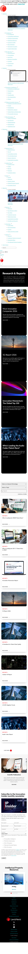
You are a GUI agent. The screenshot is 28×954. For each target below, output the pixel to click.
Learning (7, 234)
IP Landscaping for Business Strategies (16, 28)
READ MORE (5, 320)
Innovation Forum (12, 185)
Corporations (11, 55)
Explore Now (21, 4)
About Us (5, 188)
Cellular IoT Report (7, 674)
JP (2, 254)
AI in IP (9, 151)
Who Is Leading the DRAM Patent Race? (12, 518)
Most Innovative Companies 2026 (15, 143)
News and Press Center (13, 231)
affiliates (17, 849)
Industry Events (11, 181)
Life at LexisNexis (12, 227)
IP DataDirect (11, 107)
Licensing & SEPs (11, 42)
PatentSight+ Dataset (12, 109)
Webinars (10, 179)
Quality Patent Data (12, 48)
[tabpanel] (14, 882)
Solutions (5, 13)
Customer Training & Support (14, 238)
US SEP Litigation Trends (8, 705)
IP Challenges (8, 32)
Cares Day (10, 202)
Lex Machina (11, 120)
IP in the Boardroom (12, 155)
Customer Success (12, 214)
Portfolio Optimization (13, 38)
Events (6, 175)
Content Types (8, 163)
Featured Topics (8, 148)
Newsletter (14, 912)
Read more (10, 29)
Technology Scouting (12, 46)
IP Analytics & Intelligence (11, 87)
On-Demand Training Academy (15, 242)
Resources (5, 129)
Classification (11, 95)
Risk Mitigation (11, 44)
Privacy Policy (13, 855)
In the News (8, 224)
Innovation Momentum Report (10, 580)
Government (10, 63)
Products (5, 68)
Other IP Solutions (9, 116)
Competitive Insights (12, 153)
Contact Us (14, 901)
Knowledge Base (11, 240)
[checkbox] (13, 843)
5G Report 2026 (6, 611)
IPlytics (9, 99)
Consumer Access (14, 933)
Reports (9, 168)
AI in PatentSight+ (12, 97)
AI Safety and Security (13, 220)
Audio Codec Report (7, 734)
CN (0, 254)
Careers (9, 229)
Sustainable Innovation (13, 160)
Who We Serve (8, 51)
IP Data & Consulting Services (12, 102)
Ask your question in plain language (16, 83)
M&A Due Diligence (12, 40)
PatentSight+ (11, 90)
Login (1, 250)
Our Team (10, 212)
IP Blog (9, 166)
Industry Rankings (12, 158)
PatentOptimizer (11, 122)
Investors (10, 61)
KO (3, 254)
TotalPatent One (11, 126)
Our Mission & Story (12, 210)
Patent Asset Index (12, 216)
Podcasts (10, 170)
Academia (10, 65)
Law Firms (10, 57)
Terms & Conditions (14, 939)
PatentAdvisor (11, 124)
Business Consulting (12, 59)
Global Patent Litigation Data (14, 111)
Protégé (9, 93)
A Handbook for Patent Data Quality (11, 644)
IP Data (9, 105)
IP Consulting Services (13, 113)
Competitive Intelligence (13, 36)
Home (14, 897)
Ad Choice (14, 937)
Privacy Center (14, 931)
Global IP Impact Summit (13, 183)
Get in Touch (5, 244)
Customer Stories (12, 172)
